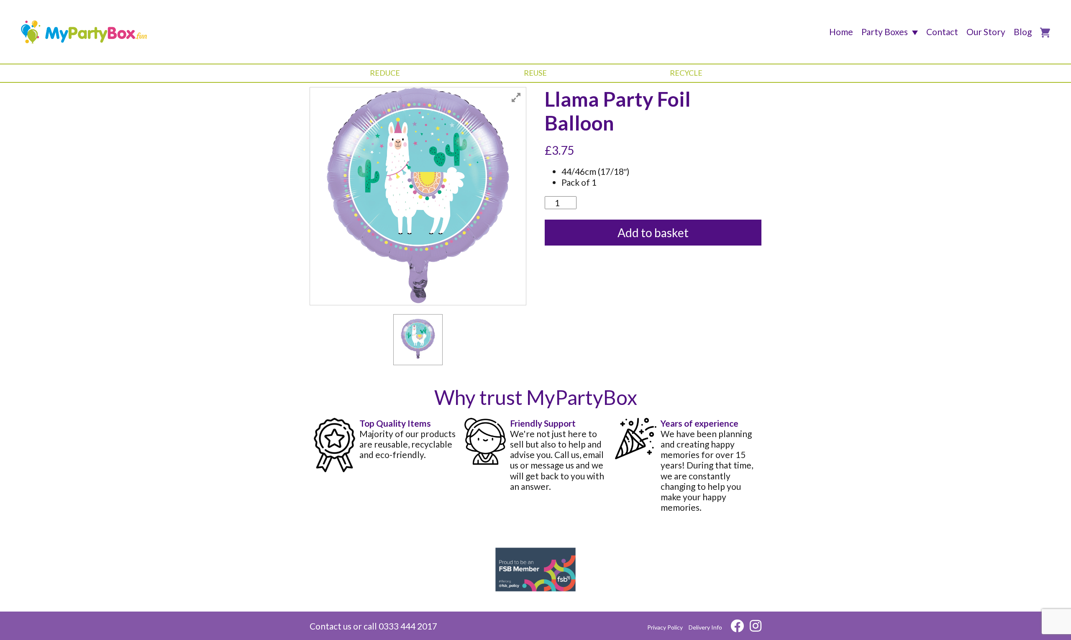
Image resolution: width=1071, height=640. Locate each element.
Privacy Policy (665, 627)
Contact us (330, 626)
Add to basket (653, 232)
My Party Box (84, 32)
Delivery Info (705, 627)
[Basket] (1045, 33)
